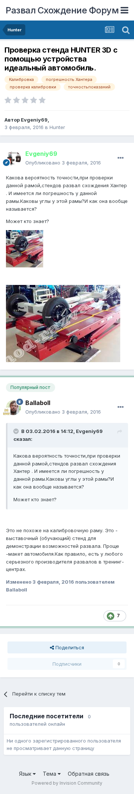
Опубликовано (63, 163)
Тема (50, 774)
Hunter (57, 127)
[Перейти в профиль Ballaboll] (13, 407)
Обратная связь (88, 774)
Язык (26, 774)
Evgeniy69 (34, 120)
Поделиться (69, 647)
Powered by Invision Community (67, 783)
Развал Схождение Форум (62, 10)
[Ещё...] (120, 158)
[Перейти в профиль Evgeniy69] (13, 158)
